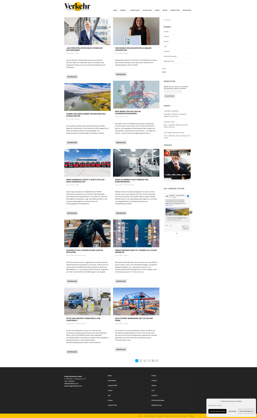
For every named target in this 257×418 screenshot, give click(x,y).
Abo (109, 395)
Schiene (126, 116)
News (115, 10)
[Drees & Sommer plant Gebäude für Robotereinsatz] (136, 163)
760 (153, 361)
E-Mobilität (78, 323)
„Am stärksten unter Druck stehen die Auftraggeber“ (84, 49)
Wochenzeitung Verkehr (172, 181)
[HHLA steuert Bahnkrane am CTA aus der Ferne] (136, 301)
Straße (77, 53)
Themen (122, 10)
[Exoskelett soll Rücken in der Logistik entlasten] (87, 233)
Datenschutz (168, 416)
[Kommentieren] (170, 227)
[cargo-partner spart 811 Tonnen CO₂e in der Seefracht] (136, 233)
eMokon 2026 (169, 122)
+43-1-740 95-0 (69, 381)
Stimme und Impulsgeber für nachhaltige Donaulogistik (86, 115)
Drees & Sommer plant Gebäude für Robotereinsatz (131, 181)
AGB (175, 416)
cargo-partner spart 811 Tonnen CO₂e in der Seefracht (136, 251)
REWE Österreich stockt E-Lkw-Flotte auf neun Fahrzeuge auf (85, 181)
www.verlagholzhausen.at (73, 386)
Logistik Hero (175, 10)
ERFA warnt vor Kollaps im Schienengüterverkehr (128, 112)
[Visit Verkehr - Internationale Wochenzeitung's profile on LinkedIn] (167, 196)
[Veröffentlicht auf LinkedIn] (188, 196)
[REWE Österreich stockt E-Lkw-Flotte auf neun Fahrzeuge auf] (87, 163)
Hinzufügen (169, 96)
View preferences (246, 411)
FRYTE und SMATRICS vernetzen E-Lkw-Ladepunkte (83, 319)
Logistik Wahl (135, 10)
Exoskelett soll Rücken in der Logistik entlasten (84, 251)
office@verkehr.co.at (71, 383)
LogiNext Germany (171, 111)
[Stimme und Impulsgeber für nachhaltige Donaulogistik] (87, 97)
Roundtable (112, 380)
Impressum (182, 416)
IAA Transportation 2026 (174, 133)
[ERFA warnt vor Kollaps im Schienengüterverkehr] (136, 94)
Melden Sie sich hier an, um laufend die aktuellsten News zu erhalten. (176, 87)
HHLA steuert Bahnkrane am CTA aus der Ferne (134, 319)
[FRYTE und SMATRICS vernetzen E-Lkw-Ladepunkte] (87, 301)
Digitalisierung (169, 61)
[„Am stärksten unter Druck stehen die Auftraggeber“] (87, 31)
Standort (167, 51)
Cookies (160, 416)
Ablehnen (232, 411)
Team (140, 416)
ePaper (165, 10)
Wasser (77, 119)
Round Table (147, 10)
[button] (163, 212)
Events (157, 10)
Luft (165, 46)
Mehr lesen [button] (169, 205)
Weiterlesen (72, 77)
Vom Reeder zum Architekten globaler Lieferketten (133, 49)
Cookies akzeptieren (217, 411)
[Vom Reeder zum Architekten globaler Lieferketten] (136, 31)
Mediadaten (187, 10)
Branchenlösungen (80, 255)
